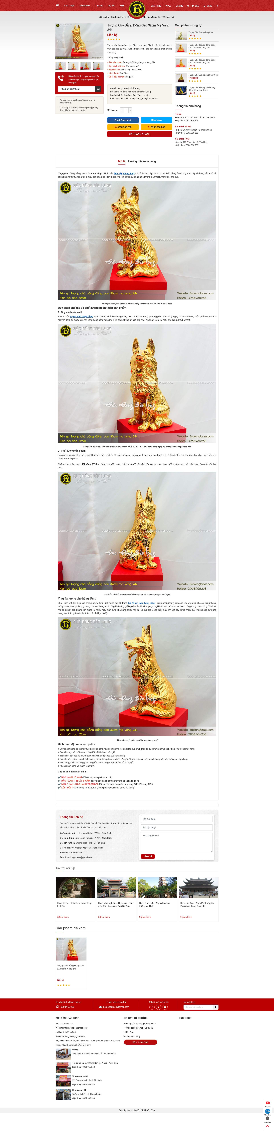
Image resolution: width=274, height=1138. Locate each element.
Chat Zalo (156, 120)
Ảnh (122, 6)
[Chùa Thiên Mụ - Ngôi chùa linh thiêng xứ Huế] (157, 887)
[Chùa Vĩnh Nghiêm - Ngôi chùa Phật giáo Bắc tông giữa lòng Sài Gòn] (116, 887)
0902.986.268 (88, 1098)
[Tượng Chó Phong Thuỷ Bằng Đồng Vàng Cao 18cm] (181, 90)
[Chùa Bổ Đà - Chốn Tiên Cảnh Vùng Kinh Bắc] (75, 887)
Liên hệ (179, 6)
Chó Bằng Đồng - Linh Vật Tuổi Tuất (159, 17)
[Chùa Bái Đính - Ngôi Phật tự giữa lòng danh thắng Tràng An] (198, 887)
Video (168, 6)
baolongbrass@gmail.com (79, 857)
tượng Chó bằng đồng (81, 316)
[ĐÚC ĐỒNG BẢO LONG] (137, 9)
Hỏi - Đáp (129, 1032)
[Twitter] (158, 1007)
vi (217, 6)
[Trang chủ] (57, 5)
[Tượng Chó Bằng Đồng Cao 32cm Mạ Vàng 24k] (71, 949)
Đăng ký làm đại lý (141, 1042)
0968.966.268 (75, 852)
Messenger (268, 1122)
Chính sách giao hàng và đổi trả (139, 1028)
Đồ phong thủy (117, 17)
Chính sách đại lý (132, 1036)
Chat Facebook (123, 120)
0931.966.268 (88, 1067)
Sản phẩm (85, 6)
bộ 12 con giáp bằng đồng (141, 603)
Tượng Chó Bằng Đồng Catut (201, 32)
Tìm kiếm (194, 6)
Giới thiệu (69, 6)
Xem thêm (64, 917)
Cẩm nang (156, 6)
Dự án (111, 6)
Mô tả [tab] (121, 161)
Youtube (268, 1107)
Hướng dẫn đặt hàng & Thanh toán (140, 1023)
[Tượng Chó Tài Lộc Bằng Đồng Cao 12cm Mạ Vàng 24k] (181, 48)
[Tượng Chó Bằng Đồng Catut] (181, 35)
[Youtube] (165, 1007)
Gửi (98, 89)
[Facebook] (152, 1007)
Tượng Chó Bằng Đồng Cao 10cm (203, 75)
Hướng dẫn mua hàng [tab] (142, 161)
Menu (209, 6)
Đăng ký (148, 856)
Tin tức (99, 6)
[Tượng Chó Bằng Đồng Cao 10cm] (181, 77)
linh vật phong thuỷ (124, 173)
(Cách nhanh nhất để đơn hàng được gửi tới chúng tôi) (140, 135)
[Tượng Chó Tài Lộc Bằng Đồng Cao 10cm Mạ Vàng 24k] (181, 62)
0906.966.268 (88, 1084)
